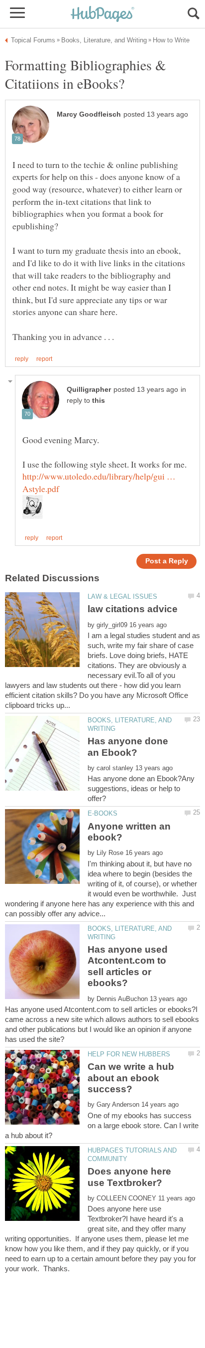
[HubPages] (102, 14)
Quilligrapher (89, 389)
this (98, 400)
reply (21, 359)
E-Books (102, 813)
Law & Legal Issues (122, 596)
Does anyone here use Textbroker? (129, 1176)
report (44, 359)
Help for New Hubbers (129, 1054)
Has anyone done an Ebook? (128, 746)
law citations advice (133, 609)
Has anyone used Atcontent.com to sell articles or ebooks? (128, 966)
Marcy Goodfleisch (89, 114)
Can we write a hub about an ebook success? (131, 1077)
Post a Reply (166, 561)
